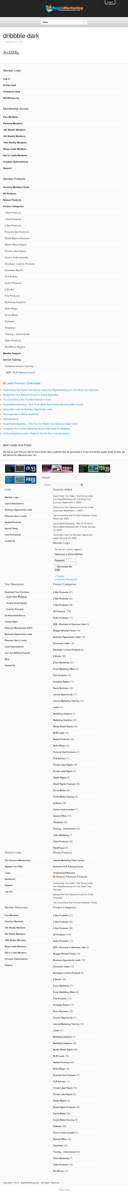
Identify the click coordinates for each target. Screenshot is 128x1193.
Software (9, 321)
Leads (56, 707)
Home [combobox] (45, 22)
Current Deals (11, 621)
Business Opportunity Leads (18, 509)
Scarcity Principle (14, 609)
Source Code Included (16, 257)
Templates (10, 327)
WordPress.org (11, 97)
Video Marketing (61, 835)
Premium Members (13, 123)
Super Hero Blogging (16, 596)
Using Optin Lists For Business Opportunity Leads (27, 409)
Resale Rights (59, 777)
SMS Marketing (10, 418)
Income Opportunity (62, 694)
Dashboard (10, 878)
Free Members (10, 116)
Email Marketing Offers (64, 668)
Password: (60, 560)
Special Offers (60, 815)
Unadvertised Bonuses (64, 872)
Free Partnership (13, 534)
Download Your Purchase (17, 591)
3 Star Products (13, 212)
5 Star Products (13, 225)
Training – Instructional (17, 334)
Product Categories (13, 206)
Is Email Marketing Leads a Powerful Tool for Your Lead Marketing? (36, 433)
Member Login (12, 497)
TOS (61, 1189)
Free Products (12, 295)
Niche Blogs (11, 308)
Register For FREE (14, 866)
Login (7, 872)
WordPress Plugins (15, 346)
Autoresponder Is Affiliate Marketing (20, 414)
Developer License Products (20, 263)
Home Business (60, 688)
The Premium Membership (17, 860)
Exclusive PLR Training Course (68, 866)
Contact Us (10, 540)
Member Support (12, 353)
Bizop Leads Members (15, 148)
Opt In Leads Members (15, 155)
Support (7, 168)
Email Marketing (61, 662)
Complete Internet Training (19, 366)
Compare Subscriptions (15, 161)
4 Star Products (13, 219)
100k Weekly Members (15, 142)
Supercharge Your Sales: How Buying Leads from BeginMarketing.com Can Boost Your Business (50, 389)
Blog (7, 659)
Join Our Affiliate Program (17, 652)
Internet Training (12, 359)
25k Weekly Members (14, 136)
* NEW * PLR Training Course (20, 372)
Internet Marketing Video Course (68, 860)
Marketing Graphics (15, 302)
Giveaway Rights (14, 270)
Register (61, 576)
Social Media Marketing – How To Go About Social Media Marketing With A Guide (43, 404)
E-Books (9, 289)
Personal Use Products (17, 231)
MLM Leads (58, 732)
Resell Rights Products (17, 238)
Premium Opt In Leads (16, 515)
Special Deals (11, 528)
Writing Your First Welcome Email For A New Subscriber (30, 394)
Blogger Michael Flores (64, 630)
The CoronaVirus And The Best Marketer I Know (27, 399)
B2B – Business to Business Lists (69, 624)
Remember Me (64, 566)
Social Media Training (63, 796)
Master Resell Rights (16, 244)
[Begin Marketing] (64, 11)
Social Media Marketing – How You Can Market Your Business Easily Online (40, 423)
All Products (9, 193)
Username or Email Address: (69, 554)
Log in (6, 78)
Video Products (13, 340)
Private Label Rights (15, 251)
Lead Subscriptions (14, 503)
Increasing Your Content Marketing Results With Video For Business (36, 428)
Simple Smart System (16, 602)
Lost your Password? (67, 579)
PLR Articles (11, 276)
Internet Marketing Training (66, 700)
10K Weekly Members (14, 129)
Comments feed (11, 91)
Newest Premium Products (71, 876)
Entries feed (9, 85)
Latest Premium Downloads (23, 383)
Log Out (8, 891)
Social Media (11, 314)
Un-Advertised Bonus (15, 615)
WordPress (58, 847)
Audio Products (13, 282)
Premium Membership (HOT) (18, 627)
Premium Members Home (16, 187)
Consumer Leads (61, 643)
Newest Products (12, 199)
